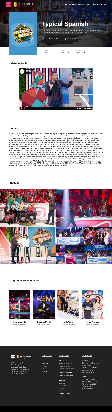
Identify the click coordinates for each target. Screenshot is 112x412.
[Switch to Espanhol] (101, 6)
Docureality (62, 383)
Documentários (63, 385)
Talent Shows (62, 360)
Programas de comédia (65, 372)
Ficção (61, 391)
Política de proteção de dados (91, 409)
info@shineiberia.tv (88, 372)
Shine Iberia (45, 363)
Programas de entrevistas (66, 375)
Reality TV (62, 380)
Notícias (44, 368)
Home (43, 360)
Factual (61, 388)
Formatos (44, 366)
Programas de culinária (65, 363)
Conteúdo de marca (64, 393)
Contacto (44, 371)
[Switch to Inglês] (104, 6)
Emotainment (62, 378)
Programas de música (65, 366)
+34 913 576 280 (93, 367)
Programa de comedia (70, 39)
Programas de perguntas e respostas (66, 369)
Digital (60, 396)
